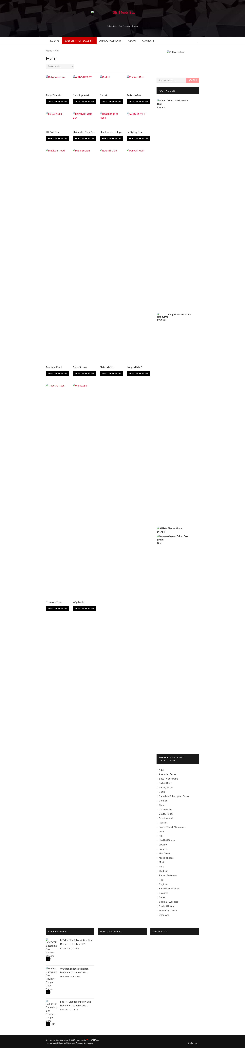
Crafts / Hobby (166, 814)
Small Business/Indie (169, 888)
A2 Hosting (60, 1043)
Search (192, 80)
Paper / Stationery (168, 875)
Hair (161, 836)
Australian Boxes (167, 774)
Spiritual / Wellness (168, 902)
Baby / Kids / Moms (168, 779)
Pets (161, 880)
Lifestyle (163, 849)
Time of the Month (168, 910)
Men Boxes (164, 853)
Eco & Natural (166, 818)
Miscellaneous (166, 858)
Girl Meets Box (52, 1040)
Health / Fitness (167, 840)
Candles (163, 801)
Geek (161, 831)
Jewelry (163, 844)
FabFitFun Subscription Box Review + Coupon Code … (75, 1003)
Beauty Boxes (166, 787)
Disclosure (88, 1043)
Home (49, 50)
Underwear (164, 915)
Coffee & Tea (165, 809)
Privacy (78, 1043)
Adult (161, 770)
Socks (162, 897)
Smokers (163, 893)
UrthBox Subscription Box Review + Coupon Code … (74, 970)
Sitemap (70, 1043)
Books (162, 792)
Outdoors (163, 871)
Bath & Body (165, 783)
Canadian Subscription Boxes (174, 796)
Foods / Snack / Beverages (172, 827)
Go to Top (192, 1043)
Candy (162, 805)
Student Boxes (166, 906)
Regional (163, 884)
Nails (161, 866)
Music (162, 862)
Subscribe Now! (57, 102)
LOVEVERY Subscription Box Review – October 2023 (76, 942)
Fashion (163, 822)
